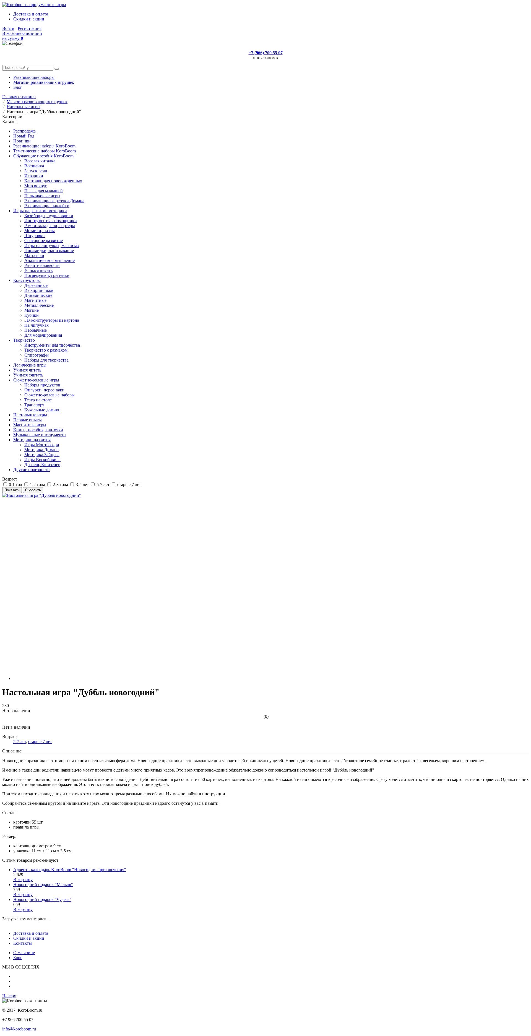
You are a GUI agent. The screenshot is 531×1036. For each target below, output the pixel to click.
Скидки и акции (28, 19)
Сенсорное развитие (43, 240)
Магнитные (35, 300)
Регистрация (29, 28)
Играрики (33, 175)
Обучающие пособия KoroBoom (43, 156)
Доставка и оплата (30, 14)
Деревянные (36, 285)
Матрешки (34, 255)
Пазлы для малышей (43, 190)
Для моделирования (43, 335)
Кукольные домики (42, 409)
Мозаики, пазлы (39, 230)
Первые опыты (27, 419)
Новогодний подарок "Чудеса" (42, 899)
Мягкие (31, 310)
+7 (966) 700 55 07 (266, 52)
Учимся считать (28, 375)
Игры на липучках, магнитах (51, 245)
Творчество (24, 340)
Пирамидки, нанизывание (49, 250)
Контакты (22, 943)
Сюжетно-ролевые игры (36, 380)
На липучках (36, 325)
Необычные (35, 330)
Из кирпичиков (38, 290)
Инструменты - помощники (50, 220)
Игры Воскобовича (42, 459)
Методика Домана (41, 449)
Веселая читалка (39, 161)
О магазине (24, 952)
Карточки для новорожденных (53, 180)
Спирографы (36, 355)
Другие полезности (31, 469)
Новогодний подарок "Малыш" (43, 884)
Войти (8, 28)
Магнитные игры (29, 424)
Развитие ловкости (42, 265)
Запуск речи (35, 170)
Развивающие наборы (33, 77)
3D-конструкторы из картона (51, 320)
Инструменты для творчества (52, 345)
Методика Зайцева (41, 454)
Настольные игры (30, 414)
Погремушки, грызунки (46, 275)
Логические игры (29, 365)
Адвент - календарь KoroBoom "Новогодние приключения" (69, 869)
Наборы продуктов (42, 385)
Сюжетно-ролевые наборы (49, 395)
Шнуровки (34, 235)
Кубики (31, 315)
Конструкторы (27, 280)
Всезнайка (34, 165)
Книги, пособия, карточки (38, 429)
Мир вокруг (35, 185)
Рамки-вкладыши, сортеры (49, 225)
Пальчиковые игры (42, 195)
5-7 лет (19, 741)
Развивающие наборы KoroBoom (44, 146)
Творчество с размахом (45, 350)
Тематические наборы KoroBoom (44, 151)
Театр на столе (38, 400)
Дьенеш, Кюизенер (42, 464)
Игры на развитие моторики (40, 210)
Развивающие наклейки (46, 205)
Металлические (39, 305)
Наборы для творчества (46, 360)
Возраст (9, 479)
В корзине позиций (22, 36)
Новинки (22, 141)
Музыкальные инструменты (39, 434)
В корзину (23, 879)
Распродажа (24, 131)
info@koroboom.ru (19, 1029)
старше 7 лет (40, 741)
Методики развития (32, 439)
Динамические (38, 295)
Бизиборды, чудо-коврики (48, 215)
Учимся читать (27, 370)
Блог (17, 87)
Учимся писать (38, 270)
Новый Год (23, 136)
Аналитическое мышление (49, 260)
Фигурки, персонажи (44, 390)
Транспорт (34, 405)
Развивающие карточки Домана (54, 200)
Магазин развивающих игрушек (43, 82)
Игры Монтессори (41, 444)
